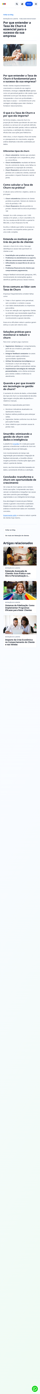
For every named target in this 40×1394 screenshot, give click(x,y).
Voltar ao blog (8, 15)
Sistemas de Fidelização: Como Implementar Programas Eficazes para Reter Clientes (19, 608)
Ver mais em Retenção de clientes (17, 536)
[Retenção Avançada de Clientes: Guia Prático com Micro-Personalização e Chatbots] (20, 556)
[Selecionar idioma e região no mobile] (22, 4)
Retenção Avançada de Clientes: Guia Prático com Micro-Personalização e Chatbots (18, 573)
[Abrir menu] (36, 4)
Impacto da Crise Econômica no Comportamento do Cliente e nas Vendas (20, 642)
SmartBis (16, 444)
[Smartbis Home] (4, 4)
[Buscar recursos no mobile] (17, 4)
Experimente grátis (10, 515)
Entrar (29, 4)
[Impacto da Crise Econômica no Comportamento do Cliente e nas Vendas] (20, 624)
